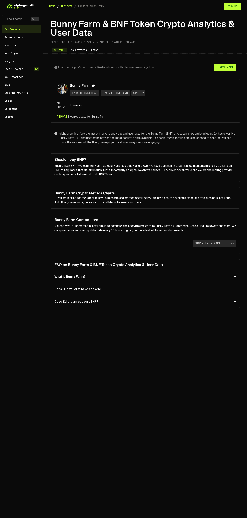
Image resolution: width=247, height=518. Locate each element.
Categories (11, 108)
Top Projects (12, 29)
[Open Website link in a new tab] (93, 85)
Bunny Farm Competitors (214, 243)
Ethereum (76, 105)
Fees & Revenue (21, 69)
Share (136, 93)
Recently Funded (14, 37)
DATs (7, 84)
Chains (8, 100)
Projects (66, 6)
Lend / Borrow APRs (16, 92)
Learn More (225, 67)
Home (52, 6)
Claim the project (82, 93)
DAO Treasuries (13, 77)
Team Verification (113, 93)
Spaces (8, 116)
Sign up (232, 6)
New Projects (12, 53)
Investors (10, 45)
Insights (9, 61)
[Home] (20, 6)
